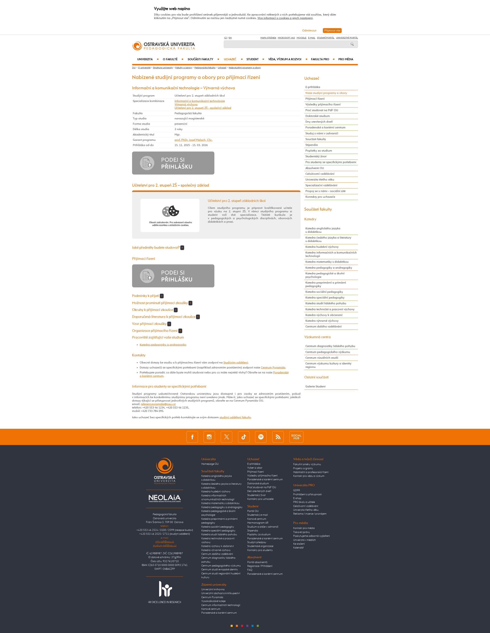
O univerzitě (144, 68)
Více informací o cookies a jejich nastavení (285, 18)
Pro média (345, 59)
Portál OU (253, 511)
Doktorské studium (317, 116)
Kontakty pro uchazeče (320, 196)
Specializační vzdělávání (321, 185)
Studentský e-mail (257, 515)
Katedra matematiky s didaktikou (327, 261)
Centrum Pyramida (273, 367)
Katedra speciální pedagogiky (325, 297)
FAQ (249, 570)
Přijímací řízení (315, 98)
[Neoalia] (164, 498)
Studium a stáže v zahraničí (262, 527)
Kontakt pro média (304, 528)
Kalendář (298, 547)
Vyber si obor (254, 468)
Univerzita (147, 59)
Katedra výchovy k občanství (323, 315)
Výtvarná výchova (186, 104)
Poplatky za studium (318, 150)
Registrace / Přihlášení (259, 566)
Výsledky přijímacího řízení (323, 104)
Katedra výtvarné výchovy (322, 320)
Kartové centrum (210, 609)
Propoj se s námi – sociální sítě (325, 191)
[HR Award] (164, 592)
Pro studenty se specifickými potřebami (330, 162)
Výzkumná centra (317, 337)
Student (255, 59)
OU (134, 68)
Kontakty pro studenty (260, 550)
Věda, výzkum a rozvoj (287, 59)
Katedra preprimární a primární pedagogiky (325, 284)
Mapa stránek (268, 38)
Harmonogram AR (257, 522)
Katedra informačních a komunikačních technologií (331, 254)
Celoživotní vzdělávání (319, 173)
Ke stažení (299, 544)
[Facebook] (192, 437)
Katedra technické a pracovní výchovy (329, 309)
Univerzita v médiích (304, 540)
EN (230, 38)
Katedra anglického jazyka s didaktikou (322, 230)
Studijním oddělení (235, 362)
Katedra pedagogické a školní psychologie (325, 275)
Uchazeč (233, 59)
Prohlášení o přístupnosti (307, 494)
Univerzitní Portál (347, 38)
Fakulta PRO (323, 59)
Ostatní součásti (316, 377)
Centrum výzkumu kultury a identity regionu (328, 365)
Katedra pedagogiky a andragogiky (163, 344)
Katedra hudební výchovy (322, 246)
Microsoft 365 (286, 38)
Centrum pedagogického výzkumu (327, 352)
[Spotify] (261, 437)
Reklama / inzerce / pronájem (310, 513)
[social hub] (296, 437)
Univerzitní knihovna (213, 589)
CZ (225, 38)
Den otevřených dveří (259, 491)
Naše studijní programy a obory (245, 68)
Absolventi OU (314, 168)
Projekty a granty (303, 468)
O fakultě (173, 59)
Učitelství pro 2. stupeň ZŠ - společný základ (203, 108)
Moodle (301, 38)
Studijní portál (325, 38)
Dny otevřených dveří (319, 121)
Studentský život (315, 156)
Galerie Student (315, 386)
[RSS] (278, 437)
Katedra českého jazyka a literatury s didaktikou (328, 239)
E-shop (297, 498)
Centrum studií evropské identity (219, 569)
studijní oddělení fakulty (235, 417)
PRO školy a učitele (304, 502)
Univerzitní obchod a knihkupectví (220, 593)
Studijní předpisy (256, 542)
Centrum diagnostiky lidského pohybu (330, 346)
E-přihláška (312, 87)
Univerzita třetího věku (319, 179)
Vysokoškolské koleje (213, 601)
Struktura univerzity (163, 68)
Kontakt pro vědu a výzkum (308, 476)
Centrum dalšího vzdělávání (323, 326)
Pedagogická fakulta (204, 68)
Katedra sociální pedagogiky (324, 291)
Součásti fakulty (203, 59)
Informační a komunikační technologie (200, 101)
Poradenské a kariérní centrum (325, 127)
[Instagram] (209, 437)
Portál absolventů (257, 562)
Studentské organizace (260, 546)
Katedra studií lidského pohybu (325, 303)
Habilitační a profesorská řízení (310, 472)
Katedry (310, 219)
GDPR (296, 490)
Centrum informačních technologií (220, 605)
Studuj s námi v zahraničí (321, 133)
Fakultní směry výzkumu (307, 464)
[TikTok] (244, 437)
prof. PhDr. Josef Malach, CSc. (193, 140)
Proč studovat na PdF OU (321, 110)
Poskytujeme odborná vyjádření (311, 536)
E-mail (311, 38)
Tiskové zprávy (301, 532)
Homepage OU (210, 464)
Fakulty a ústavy (183, 68)
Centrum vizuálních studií (321, 357)
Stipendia (311, 144)
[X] (226, 437)
